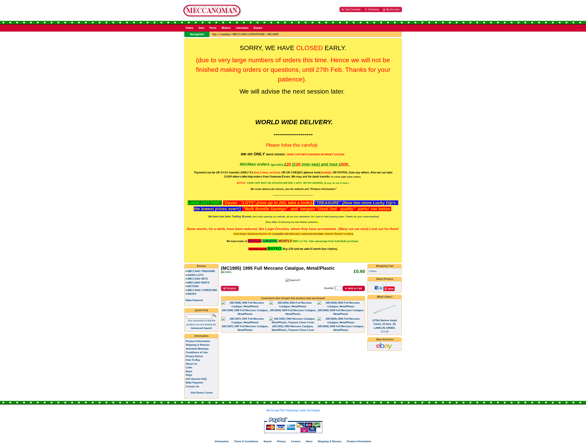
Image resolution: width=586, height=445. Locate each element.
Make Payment (194, 382)
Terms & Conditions (246, 441)
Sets (201, 28)
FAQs (189, 375)
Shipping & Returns (197, 344)
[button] (351, 9)
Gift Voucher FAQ (196, 379)
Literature (242, 28)
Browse (201, 265)
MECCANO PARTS (198, 282)
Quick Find (201, 310)
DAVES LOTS (195, 275)
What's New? (385, 296)
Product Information (198, 341)
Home (189, 28)
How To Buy (193, 360)
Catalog (225, 34)
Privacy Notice (194, 356)
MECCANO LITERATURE (249, 34)
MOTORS (193, 286)
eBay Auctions (384, 339)
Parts (213, 28)
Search (267, 441)
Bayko (258, 28)
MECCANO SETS (197, 278)
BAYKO (191, 293)
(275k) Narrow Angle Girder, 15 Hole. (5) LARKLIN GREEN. (384, 324)
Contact (296, 441)
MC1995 (273, 34)
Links (189, 367)
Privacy (281, 441)
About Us (191, 363)
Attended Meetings (197, 348)
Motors (226, 28)
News (189, 371)
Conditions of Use (197, 352)
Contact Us (192, 386)
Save (391, 288)
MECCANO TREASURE (201, 271)
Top (214, 34)
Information (201, 335)
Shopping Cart (384, 265)
